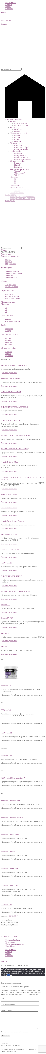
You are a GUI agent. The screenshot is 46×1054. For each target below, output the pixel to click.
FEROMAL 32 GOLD (9, 852)
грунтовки (18, 145)
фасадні (17, 131)
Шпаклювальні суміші (18, 133)
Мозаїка (13, 121)
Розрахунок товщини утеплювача (22, 197)
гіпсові (17, 139)
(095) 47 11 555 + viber (9, 936)
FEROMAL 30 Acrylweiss (10, 800)
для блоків (18, 153)
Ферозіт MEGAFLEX (9, 534)
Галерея (8, 7)
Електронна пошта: (8, 1004)
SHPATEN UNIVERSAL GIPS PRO (14, 407)
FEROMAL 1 (6, 685)
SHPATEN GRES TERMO (11, 392)
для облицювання (21, 157)
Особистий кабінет (12, 940)
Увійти (3, 12)
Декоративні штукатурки (19, 169)
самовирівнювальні (21, 189)
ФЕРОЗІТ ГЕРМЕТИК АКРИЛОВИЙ (15, 435)
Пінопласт (14, 177)
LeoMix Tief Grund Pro (9, 462)
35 (15, 183)
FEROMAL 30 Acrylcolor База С (13, 817)
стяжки (17, 191)
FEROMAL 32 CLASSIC (10, 834)
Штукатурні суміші (17, 161)
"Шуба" (8, 260)
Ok (8, 975)
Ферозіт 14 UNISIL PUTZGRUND (14, 365)
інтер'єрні (9, 329)
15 (15, 179)
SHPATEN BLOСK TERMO (11, 576)
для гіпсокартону (20, 155)
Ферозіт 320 (5, 605)
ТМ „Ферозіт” (10, 285)
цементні (17, 141)
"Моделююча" (10, 264)
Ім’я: (2, 998)
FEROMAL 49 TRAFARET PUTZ (14, 378)
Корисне (8, 5)
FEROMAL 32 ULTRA (9, 886)
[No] (11, 975)
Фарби (12, 127)
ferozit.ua (4, 961)
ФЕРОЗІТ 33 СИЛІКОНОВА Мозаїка (15, 591)
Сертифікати (10, 201)
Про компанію (10, 3)
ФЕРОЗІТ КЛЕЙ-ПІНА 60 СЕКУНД (15, 449)
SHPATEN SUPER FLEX (10, 420)
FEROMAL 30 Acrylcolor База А (13, 778)
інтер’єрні (18, 129)
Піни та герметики (17, 193)
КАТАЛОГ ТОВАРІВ (13, 119)
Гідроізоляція (15, 185)
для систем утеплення (22, 159)
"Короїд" (8, 262)
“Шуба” (17, 175)
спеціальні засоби (21, 149)
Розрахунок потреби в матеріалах (22, 199)
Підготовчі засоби (16, 143)
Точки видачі (10, 942)
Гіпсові (17, 165)
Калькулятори (10, 195)
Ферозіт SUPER (7, 618)
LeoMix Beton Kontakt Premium (12, 521)
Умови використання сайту (15, 944)
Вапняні (17, 163)
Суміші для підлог (17, 187)
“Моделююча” (19, 173)
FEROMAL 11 (6, 710)
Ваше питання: (6, 1010)
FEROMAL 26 (6, 563)
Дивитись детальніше (9, 373)
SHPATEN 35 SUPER (9, 494)
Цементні (18, 167)
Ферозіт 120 (5, 646)
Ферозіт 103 (5, 633)
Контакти (9, 9)
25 (15, 181)
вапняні (17, 137)
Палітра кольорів (20, 123)
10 (15, 916)
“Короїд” (17, 171)
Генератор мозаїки (21, 125)
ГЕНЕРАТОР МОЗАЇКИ (10, 550)
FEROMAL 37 (6, 905)
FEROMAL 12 (6, 733)
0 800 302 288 (6, 20)
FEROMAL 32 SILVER (9, 869)
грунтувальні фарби (21, 147)
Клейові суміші (15, 151)
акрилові (17, 135)
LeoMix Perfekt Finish (9, 508)
